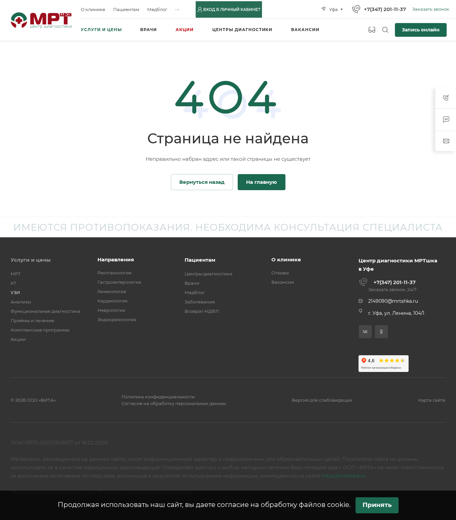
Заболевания (200, 301)
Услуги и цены (31, 260)
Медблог (195, 292)
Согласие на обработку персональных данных (174, 403)
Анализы (21, 301)
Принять (377, 505)
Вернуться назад (202, 182)
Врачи (192, 283)
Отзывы (280, 272)
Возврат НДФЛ (202, 311)
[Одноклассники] (381, 331)
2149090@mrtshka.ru (393, 301)
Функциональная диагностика (45, 311)
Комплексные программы (40, 330)
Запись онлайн (421, 30)
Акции (18, 339)
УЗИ (15, 292)
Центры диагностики (208, 273)
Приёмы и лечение (32, 320)
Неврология (111, 310)
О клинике (286, 259)
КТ (13, 283)
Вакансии (282, 282)
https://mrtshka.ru (343, 476)
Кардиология (112, 300)
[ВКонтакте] (365, 331)
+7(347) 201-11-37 (385, 9)
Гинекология (111, 291)
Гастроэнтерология (119, 282)
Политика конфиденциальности (158, 396)
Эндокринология (116, 319)
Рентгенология (114, 272)
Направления (115, 259)
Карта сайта (431, 400)
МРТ (16, 273)
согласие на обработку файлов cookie (283, 505)
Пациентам (200, 260)
